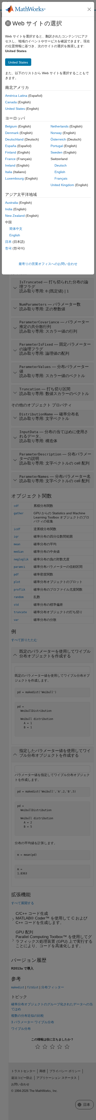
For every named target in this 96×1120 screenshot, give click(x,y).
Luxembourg (14, 178)
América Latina (16, 95)
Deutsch (61, 165)
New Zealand (15, 215)
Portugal (57, 146)
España (10, 146)
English (60, 172)
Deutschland (14, 139)
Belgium (11, 126)
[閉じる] (89, 9)
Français (61, 178)
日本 (8, 242)
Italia (8, 172)
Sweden (56, 152)
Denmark (12, 133)
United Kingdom (62, 185)
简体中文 (15, 229)
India (8, 209)
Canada (11, 102)
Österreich (58, 139)
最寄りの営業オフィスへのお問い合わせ (48, 264)
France (10, 159)
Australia (11, 202)
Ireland (10, 165)
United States (15, 108)
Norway (56, 133)
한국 (8, 248)
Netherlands (60, 126)
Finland (10, 152)
